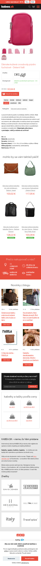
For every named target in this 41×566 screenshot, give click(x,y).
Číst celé (6, 324)
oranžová (13, 103)
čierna (6, 100)
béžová (18, 100)
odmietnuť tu (25, 562)
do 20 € (12, 407)
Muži (32, 2)
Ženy (27, 2)
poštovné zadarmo (13, 273)
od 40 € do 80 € (12, 421)
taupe (31, 100)
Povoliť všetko (29, 558)
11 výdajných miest (14, 266)
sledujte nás (5, 458)
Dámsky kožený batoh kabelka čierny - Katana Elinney (11, 229)
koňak (12, 100)
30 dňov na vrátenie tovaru (32, 266)
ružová (6, 103)
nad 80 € (29, 421)
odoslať (33, 386)
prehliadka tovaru (30, 273)
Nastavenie (11, 558)
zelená (25, 100)
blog (34, 456)
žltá (19, 103)
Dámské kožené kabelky (19, 109)
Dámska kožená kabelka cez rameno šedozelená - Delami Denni (30, 188)
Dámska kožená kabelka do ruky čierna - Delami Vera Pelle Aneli (30, 229)
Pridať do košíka (12, 94)
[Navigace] (38, 7)
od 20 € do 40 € (29, 407)
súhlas (6, 551)
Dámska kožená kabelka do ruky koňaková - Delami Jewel (11, 188)
